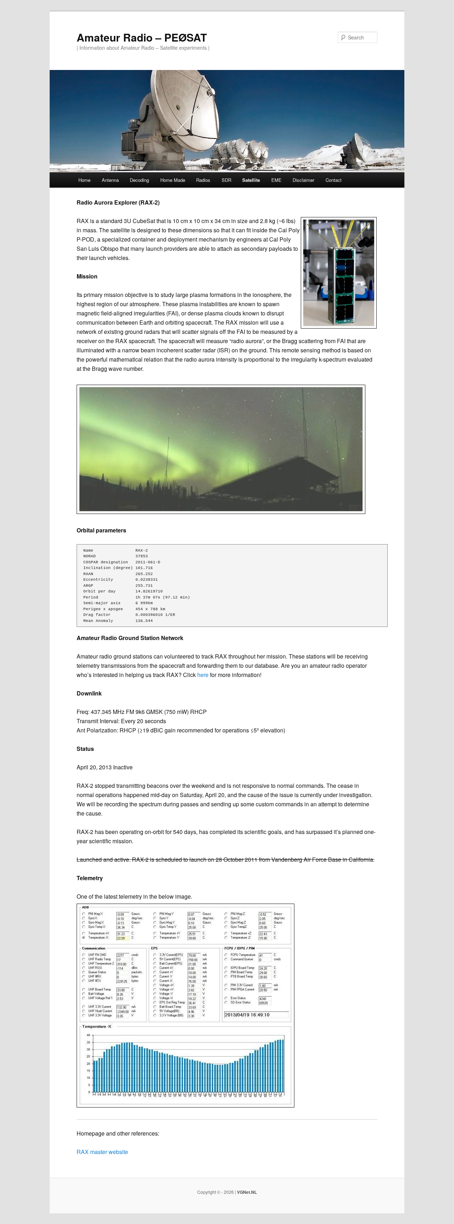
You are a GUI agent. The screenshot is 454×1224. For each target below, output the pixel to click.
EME (276, 180)
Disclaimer (303, 180)
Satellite (251, 180)
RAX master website (102, 1152)
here (203, 675)
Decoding (139, 180)
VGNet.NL (247, 1192)
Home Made (172, 180)
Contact (334, 180)
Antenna (110, 180)
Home (84, 180)
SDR (226, 180)
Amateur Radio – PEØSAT (142, 37)
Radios (203, 180)
